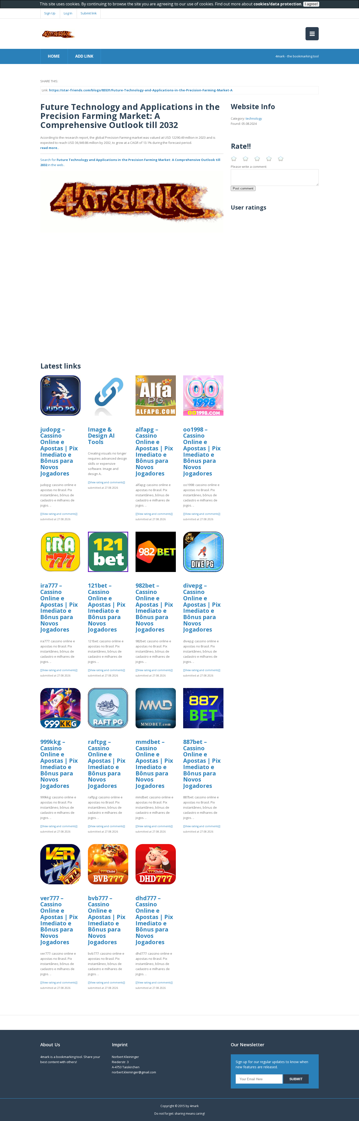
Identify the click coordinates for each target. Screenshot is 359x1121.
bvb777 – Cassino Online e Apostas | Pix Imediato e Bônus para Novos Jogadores (107, 920)
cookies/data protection (277, 4)
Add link (84, 56)
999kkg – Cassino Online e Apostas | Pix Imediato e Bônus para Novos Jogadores (59, 764)
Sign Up (49, 13)
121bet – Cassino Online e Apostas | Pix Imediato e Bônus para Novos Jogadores (107, 607)
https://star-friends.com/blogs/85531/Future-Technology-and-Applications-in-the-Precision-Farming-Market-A (140, 90)
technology (254, 118)
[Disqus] (131, 294)
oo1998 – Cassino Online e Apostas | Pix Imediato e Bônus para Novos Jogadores (202, 451)
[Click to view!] (131, 201)
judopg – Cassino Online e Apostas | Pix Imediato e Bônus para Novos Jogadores (59, 451)
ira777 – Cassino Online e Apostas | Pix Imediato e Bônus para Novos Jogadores (59, 607)
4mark (194, 1106)
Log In (68, 13)
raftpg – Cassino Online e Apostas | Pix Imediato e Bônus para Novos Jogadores (107, 764)
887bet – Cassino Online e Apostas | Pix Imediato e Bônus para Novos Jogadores (202, 764)
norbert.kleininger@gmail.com (134, 1072)
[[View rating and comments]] (58, 514)
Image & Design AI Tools (101, 435)
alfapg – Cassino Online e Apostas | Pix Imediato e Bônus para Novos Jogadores (154, 451)
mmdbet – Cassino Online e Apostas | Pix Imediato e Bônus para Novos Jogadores (154, 764)
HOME (54, 56)
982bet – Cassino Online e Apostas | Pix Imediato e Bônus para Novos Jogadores (154, 607)
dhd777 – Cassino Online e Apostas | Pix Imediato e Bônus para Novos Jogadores (154, 920)
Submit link (89, 13)
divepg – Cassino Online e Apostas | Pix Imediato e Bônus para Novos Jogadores (202, 607)
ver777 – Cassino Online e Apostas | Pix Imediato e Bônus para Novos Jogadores (59, 920)
